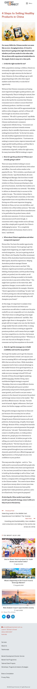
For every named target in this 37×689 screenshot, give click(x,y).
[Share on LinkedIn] (13, 617)
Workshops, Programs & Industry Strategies (14, 667)
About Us (4, 646)
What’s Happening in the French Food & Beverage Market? (18, 582)
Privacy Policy (5, 677)
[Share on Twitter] (4, 617)
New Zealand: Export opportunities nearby (18, 608)
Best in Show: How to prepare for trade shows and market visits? (18, 560)
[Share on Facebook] (8, 617)
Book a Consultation (7, 673)
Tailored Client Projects (8, 663)
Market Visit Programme (8, 660)
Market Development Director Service (12, 656)
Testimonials (5, 649)
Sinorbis (11, 378)
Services (4, 642)
